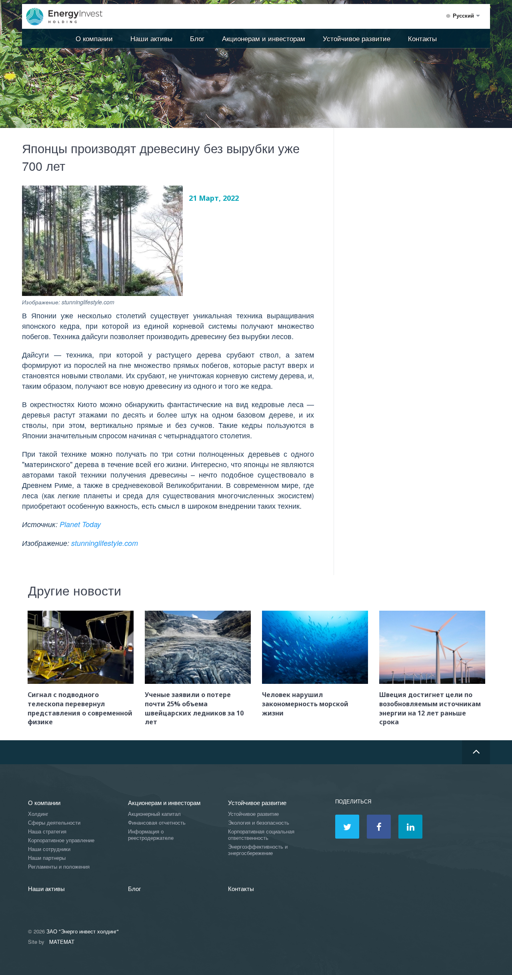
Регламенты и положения (59, 866)
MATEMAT (61, 941)
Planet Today (80, 524)
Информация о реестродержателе (151, 834)
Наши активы (151, 38)
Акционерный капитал (154, 814)
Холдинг (38, 814)
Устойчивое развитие (356, 38)
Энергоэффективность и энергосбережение (258, 850)
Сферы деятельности (54, 822)
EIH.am (70, 17)
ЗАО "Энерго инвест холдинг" (82, 931)
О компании (94, 38)
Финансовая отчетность (157, 822)
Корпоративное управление (61, 840)
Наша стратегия (47, 831)
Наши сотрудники (49, 849)
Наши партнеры (47, 858)
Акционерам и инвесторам (263, 38)
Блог (197, 38)
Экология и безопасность (258, 822)
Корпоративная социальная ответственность (261, 834)
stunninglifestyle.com (104, 543)
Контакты (422, 38)
